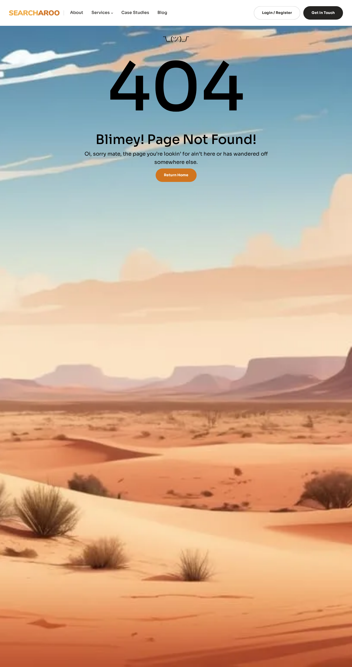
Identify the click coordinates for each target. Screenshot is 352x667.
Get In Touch (323, 13)
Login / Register (277, 13)
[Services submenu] (112, 13)
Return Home (176, 175)
